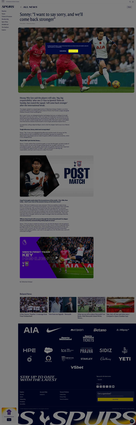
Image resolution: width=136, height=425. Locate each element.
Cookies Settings (63, 50)
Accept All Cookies (73, 50)
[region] (68, 48)
